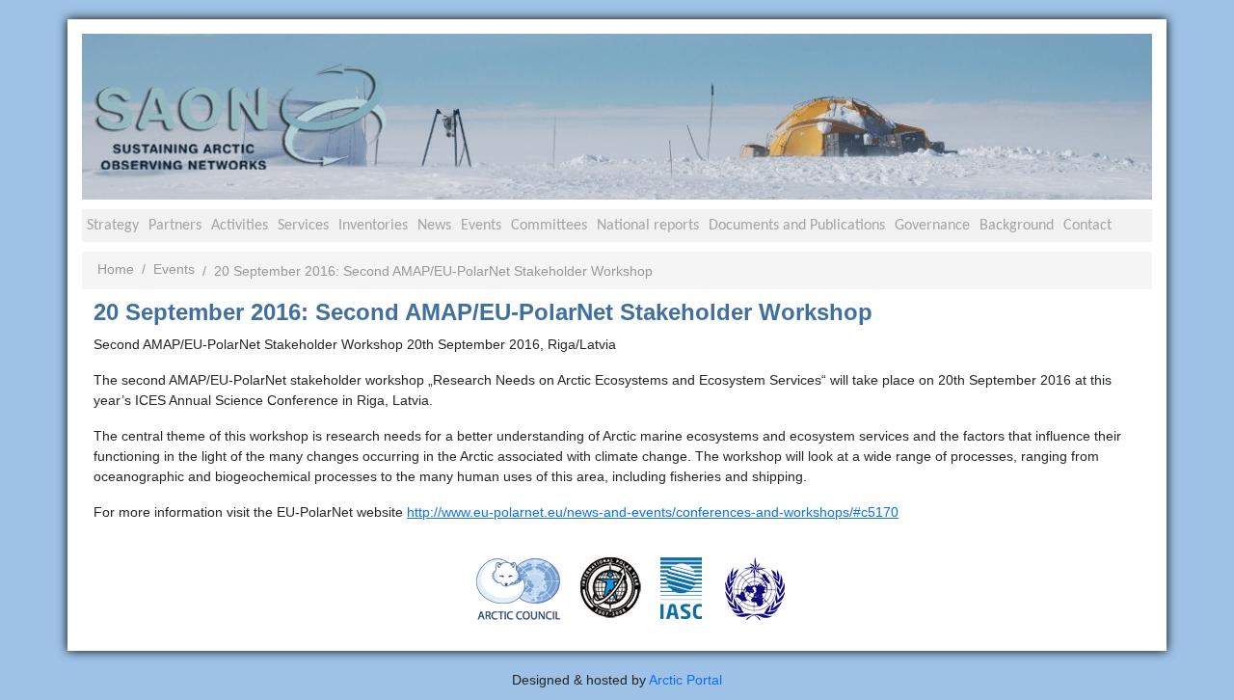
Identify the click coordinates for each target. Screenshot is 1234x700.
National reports (648, 225)
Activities (239, 225)
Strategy (113, 225)
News (434, 225)
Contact (1087, 225)
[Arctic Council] (518, 587)
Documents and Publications (797, 225)
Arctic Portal (685, 679)
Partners (174, 225)
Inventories (373, 225)
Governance (932, 225)
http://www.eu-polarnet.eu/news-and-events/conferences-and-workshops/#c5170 (653, 512)
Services (303, 225)
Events (481, 225)
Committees (549, 225)
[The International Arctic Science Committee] (681, 586)
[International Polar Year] (610, 586)
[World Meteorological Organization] (755, 587)
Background (1016, 225)
